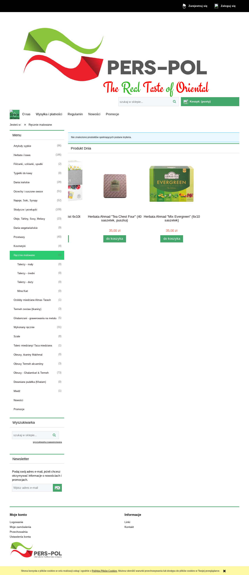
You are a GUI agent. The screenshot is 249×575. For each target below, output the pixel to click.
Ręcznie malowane (24, 255)
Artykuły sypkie (22, 145)
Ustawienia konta (20, 536)
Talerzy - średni (26, 273)
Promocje (19, 409)
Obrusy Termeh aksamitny (28, 363)
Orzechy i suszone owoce (28, 191)
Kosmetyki (20, 246)
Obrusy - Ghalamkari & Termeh (31, 372)
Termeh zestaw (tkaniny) (27, 309)
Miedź (17, 391)
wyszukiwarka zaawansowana (47, 442)
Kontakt (129, 527)
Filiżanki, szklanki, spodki (28, 164)
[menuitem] (26, 114)
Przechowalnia (19, 531)
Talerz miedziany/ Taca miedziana (33, 345)
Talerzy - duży (25, 282)
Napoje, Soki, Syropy (26, 200)
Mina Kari (22, 291)
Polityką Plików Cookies (104, 571)
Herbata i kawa (22, 155)
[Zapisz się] (57, 488)
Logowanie (16, 522)
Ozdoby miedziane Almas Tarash (32, 300)
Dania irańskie (22, 182)
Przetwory (19, 237)
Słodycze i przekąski (25, 209)
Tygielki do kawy (23, 173)
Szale (17, 336)
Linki (127, 522)
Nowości (18, 400)
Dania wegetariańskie (26, 227)
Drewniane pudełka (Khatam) (30, 381)
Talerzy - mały (25, 264)
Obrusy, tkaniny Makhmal (28, 354)
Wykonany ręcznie (24, 327)
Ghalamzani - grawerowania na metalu (35, 318)
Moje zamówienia (20, 527)
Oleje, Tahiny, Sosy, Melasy (29, 218)
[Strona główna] (124, 55)
